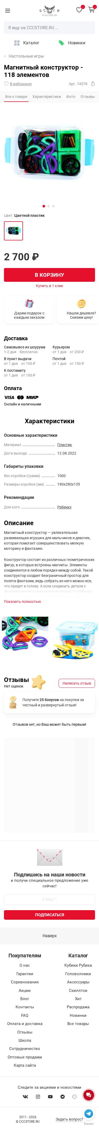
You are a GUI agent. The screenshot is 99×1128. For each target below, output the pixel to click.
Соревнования (25, 982)
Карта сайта (25, 1065)
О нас (25, 965)
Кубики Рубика (78, 965)
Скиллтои (78, 990)
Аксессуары (78, 982)
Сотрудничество (24, 1048)
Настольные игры (26, 56)
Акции (25, 990)
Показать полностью (22, 601)
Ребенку (64, 507)
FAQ (24, 1015)
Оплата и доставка (25, 1023)
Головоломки (78, 973)
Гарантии (24, 973)
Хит (78, 998)
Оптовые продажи (25, 1057)
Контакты (25, 1007)
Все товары (78, 1023)
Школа (24, 1040)
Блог (24, 998)
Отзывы (24, 1032)
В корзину (49, 275)
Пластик (64, 445)
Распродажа (78, 1007)
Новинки (76, 42)
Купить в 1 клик (49, 286)
